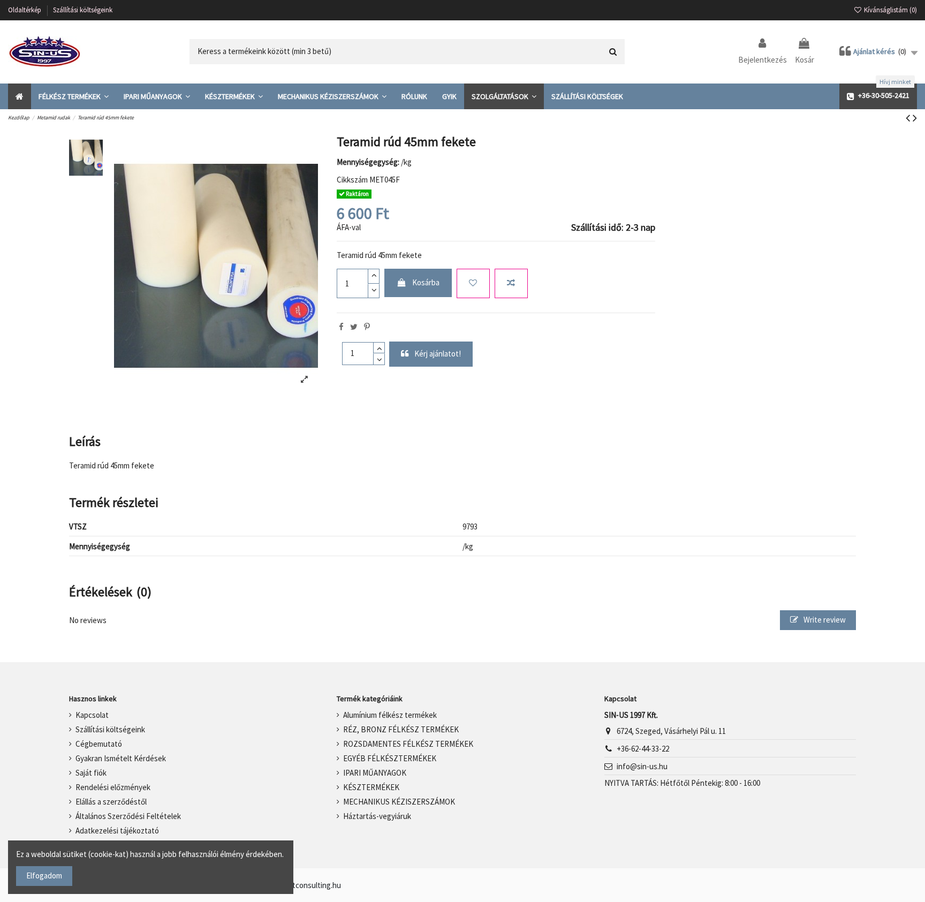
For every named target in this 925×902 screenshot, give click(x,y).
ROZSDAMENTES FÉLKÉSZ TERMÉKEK (408, 744)
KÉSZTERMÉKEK (371, 787)
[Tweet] (354, 327)
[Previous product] (909, 117)
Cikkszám (352, 180)
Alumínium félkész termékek (390, 715)
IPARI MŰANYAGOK (374, 773)
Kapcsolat (92, 715)
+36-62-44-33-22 (643, 749)
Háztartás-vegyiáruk (377, 816)
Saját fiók (91, 773)
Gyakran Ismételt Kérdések (120, 758)
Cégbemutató (98, 744)
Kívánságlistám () (889, 9)
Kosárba (425, 282)
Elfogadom (44, 875)
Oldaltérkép (25, 9)
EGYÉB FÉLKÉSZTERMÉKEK (389, 758)
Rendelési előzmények (112, 787)
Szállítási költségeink (82, 9)
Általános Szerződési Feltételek (128, 816)
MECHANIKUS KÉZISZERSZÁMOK (399, 802)
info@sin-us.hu (642, 766)
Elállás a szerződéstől (111, 802)
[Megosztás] (341, 327)
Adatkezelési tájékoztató (117, 830)
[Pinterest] (367, 327)
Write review (824, 620)
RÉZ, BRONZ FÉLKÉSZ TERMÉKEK (401, 729)
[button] (73, 96)
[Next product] (915, 117)
